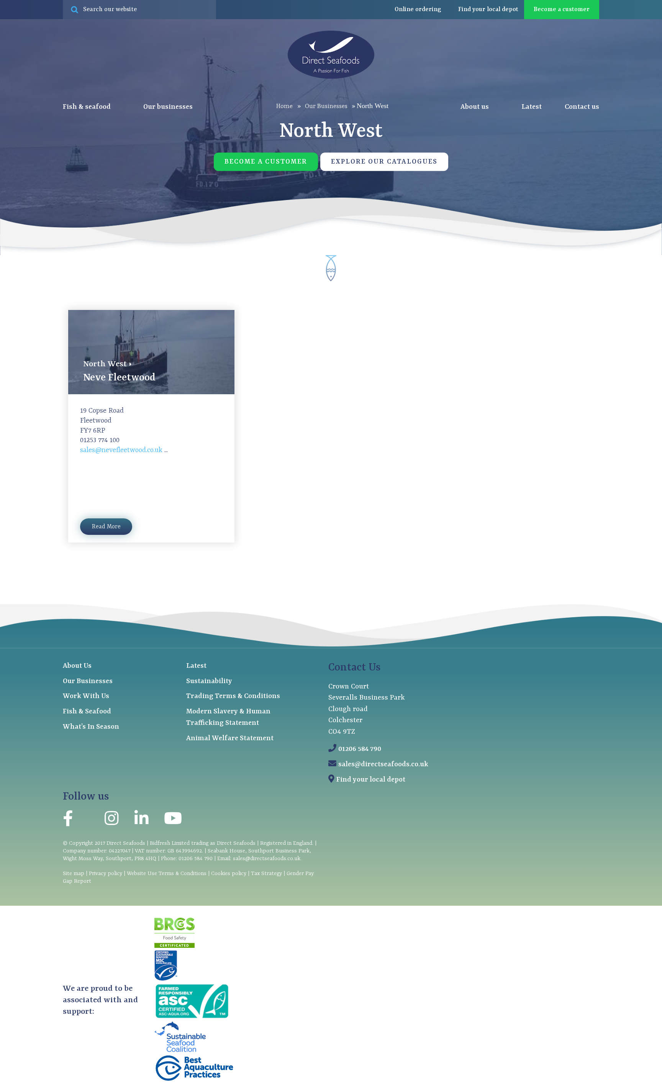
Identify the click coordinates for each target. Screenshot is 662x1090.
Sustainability (209, 681)
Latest (531, 107)
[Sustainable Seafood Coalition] (180, 1050)
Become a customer (562, 9)
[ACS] (191, 1018)
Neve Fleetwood (119, 378)
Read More (106, 526)
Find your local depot (370, 780)
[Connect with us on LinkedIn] (141, 820)
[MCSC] (165, 979)
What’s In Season (91, 727)
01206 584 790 (359, 749)
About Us (77, 666)
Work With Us (86, 696)
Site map (73, 873)
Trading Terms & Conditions (233, 696)
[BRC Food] (174, 946)
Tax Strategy (266, 873)
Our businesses (168, 107)
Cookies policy (228, 873)
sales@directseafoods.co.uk (383, 765)
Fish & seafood (87, 107)
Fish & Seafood (87, 712)
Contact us (582, 107)
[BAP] (194, 1080)
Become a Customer (265, 162)
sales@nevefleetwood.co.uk (122, 450)
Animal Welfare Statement (230, 738)
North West (105, 364)
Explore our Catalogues (384, 162)
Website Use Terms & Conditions (166, 873)
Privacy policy (105, 873)
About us (475, 107)
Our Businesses (88, 681)
